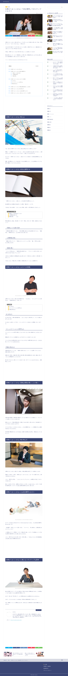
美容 (49, 127)
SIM (49, 108)
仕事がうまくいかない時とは (16, 69)
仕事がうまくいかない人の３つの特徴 (18, 79)
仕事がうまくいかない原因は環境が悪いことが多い (21, 86)
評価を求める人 (14, 83)
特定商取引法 (46, 668)
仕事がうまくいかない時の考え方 (17, 88)
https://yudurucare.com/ (16, 619)
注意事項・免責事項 (47, 666)
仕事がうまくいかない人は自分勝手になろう (19, 90)
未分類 (50, 122)
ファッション (51, 114)
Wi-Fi (50, 111)
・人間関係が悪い (15, 74)
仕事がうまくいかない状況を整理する (18, 71)
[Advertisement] (23, 105)
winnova (6, 1)
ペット (50, 116)
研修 (49, 124)
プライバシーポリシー (47, 670)
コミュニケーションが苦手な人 (17, 82)
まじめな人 (14, 80)
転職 (49, 130)
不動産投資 (51, 119)
